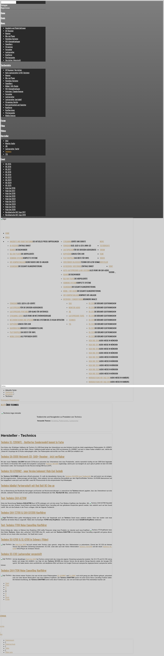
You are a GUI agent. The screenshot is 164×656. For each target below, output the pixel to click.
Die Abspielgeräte (27, 254)
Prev (7, 585)
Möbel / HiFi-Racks (11, 86)
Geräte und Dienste (78, 241)
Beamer (8, 33)
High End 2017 (10, 190)
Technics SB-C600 (52, 464)
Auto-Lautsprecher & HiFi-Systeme (17, 72)
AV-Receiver (9, 30)
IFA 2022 (8, 177)
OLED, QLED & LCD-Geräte (26, 303)
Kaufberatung (10, 110)
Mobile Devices (10, 115)
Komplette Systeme (30, 258)
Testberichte (6, 65)
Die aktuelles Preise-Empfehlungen (46, 241)
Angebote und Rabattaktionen (15, 28)
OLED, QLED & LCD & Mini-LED (81, 245)
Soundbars (8, 44)
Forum (3, 120)
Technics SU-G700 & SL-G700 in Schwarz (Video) (24, 539)
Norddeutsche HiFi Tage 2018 (15, 214)
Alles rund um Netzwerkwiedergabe (37, 315)
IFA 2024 (8, 182)
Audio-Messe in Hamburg (119, 377)
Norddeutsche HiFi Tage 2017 (15, 212)
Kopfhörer (8, 55)
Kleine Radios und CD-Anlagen (37, 262)
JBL (6, 146)
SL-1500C (72, 575)
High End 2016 (10, 188)
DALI (6, 140)
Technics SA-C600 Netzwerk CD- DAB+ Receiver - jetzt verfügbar (33, 456)
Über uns (9, 652)
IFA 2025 (8, 185)
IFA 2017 (8, 169)
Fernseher (8, 49)
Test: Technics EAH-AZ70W (14, 498)
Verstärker (54, 421)
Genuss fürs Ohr (77, 254)
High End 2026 (10, 209)
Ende (7, 599)
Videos (3, 130)
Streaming (9, 47)
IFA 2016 (8, 166)
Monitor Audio (10, 143)
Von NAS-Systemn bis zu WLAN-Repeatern (48, 320)
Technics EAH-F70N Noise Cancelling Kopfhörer (24, 570)
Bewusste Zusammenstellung (32, 328)
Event (3, 159)
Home (3, 13)
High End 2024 (10, 204)
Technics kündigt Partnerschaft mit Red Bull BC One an (27, 485)
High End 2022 (10, 198)
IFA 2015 (8, 164)
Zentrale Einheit (24, 245)
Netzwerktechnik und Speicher (15, 105)
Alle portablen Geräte (29, 336)
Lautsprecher (9, 52)
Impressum (9, 640)
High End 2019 (10, 196)
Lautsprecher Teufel (12, 148)
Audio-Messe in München (108, 340)
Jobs (7, 648)
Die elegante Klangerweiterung (30, 266)
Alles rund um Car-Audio (99, 270)
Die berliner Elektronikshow (105, 303)
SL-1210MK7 (61, 575)
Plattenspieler (10, 57)
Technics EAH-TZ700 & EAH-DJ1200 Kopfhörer (23, 512)
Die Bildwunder (21, 249)
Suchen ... (112, 272)
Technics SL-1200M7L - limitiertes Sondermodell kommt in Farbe (32, 442)
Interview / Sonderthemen (14, 91)
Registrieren (14, 400)
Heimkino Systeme (11, 38)
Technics (8, 151)
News (3, 23)
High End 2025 (10, 206)
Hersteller (5, 135)
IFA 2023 (8, 180)
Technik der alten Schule (90, 262)
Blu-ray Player (10, 36)
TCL (6, 154)
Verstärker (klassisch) (13, 60)
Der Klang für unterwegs (38, 311)
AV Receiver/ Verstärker (13, 70)
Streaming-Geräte (11, 102)
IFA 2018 (8, 172)
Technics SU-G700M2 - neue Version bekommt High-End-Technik (32, 471)
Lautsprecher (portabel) (13, 99)
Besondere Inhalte (90, 299)
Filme (3, 125)
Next (7, 597)
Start (7, 583)
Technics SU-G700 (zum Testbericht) (78, 476)
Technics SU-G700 (85, 546)
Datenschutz (10, 644)
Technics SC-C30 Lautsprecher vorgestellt (21, 554)
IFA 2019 (8, 174)
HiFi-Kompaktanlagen (12, 41)
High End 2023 (10, 201)
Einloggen (5, 400)
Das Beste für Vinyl (81, 258)
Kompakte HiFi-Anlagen (87, 295)
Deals (3, 18)
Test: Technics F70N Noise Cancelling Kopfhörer (24, 525)
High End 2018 (10, 193)
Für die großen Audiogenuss (85, 249)
